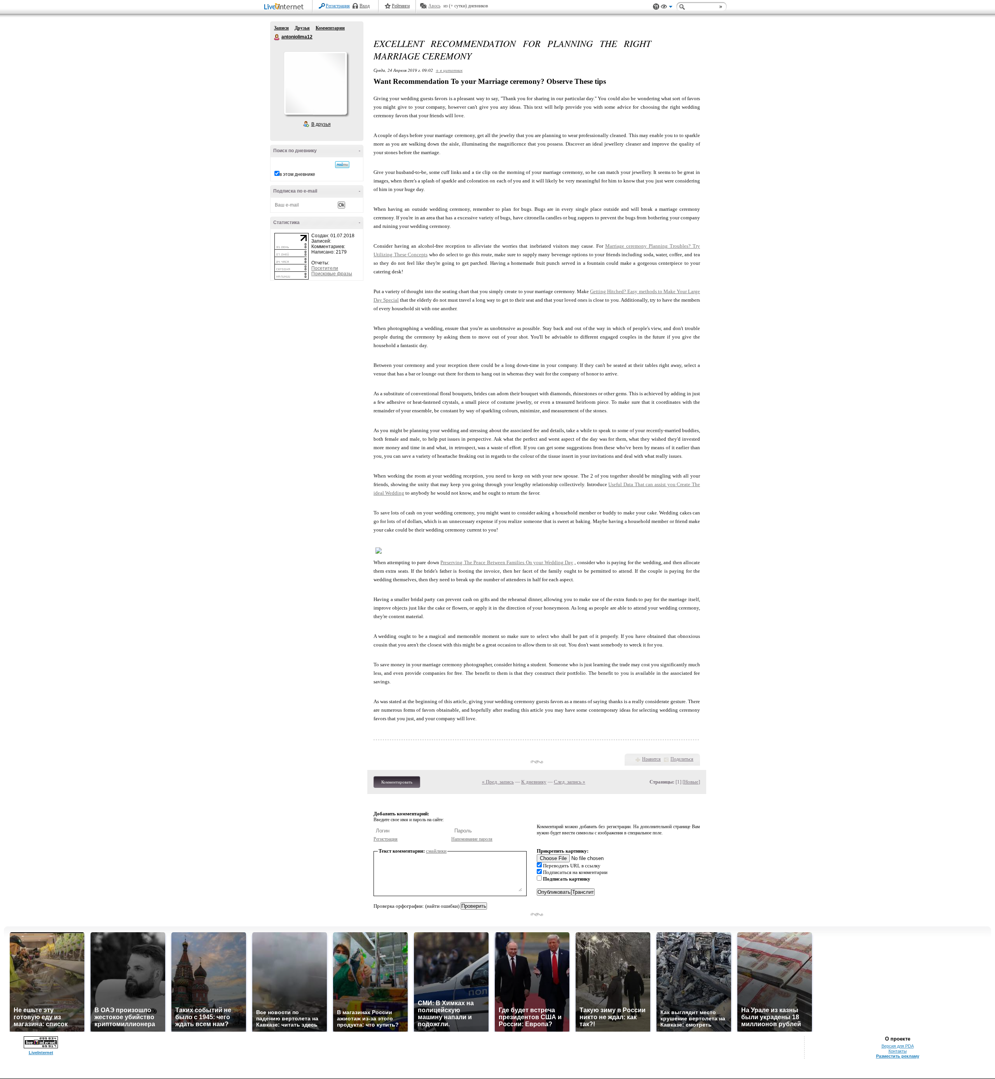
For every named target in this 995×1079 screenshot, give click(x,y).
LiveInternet (285, 7)
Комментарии (330, 28)
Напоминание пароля (471, 839)
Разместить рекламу (897, 1056)
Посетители (324, 268)
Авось (434, 6)
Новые (691, 782)
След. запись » (569, 782)
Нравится (651, 759)
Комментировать (396, 782)
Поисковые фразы (331, 273)
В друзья (321, 124)
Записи (281, 28)
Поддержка (656, 6)
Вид (666, 8)
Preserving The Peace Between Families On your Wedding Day (506, 562)
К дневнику (533, 782)
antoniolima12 (277, 37)
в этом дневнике (297, 174)
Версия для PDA (898, 1046)
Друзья (302, 28)
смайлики (436, 851)
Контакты (898, 1051)
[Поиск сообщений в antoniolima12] (342, 164)
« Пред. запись (498, 782)
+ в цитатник (449, 70)
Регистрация (338, 6)
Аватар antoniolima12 (315, 83)
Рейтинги (401, 6)
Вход (365, 6)
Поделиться (681, 759)
